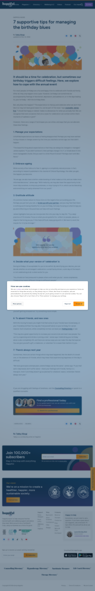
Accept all (79, 304)
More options (17, 304)
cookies (18, 289)
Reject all (67, 304)
